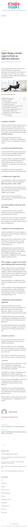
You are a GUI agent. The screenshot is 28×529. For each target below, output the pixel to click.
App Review (4, 483)
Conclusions (9, 115)
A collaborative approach (9, 104)
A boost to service (7, 114)
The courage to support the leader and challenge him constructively (12, 110)
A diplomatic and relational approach (11, 112)
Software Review (5, 506)
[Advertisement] (14, 32)
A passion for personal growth (10, 107)
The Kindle (15, 524)
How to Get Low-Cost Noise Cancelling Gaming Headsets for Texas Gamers (12, 462)
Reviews (3, 496)
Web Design (4, 512)
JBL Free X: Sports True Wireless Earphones (12, 426)
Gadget (3, 486)
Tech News (4, 50)
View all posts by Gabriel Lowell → (9, 417)
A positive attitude (7, 100)
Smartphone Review (6, 499)
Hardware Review (5, 489)
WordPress (9, 526)
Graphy (17, 526)
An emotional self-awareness (10, 102)
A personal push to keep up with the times (13, 106)
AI (1, 480)
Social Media (4, 502)
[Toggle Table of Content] (23, 99)
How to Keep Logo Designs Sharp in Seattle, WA (12, 471)
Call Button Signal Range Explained (9, 454)
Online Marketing (5, 493)
